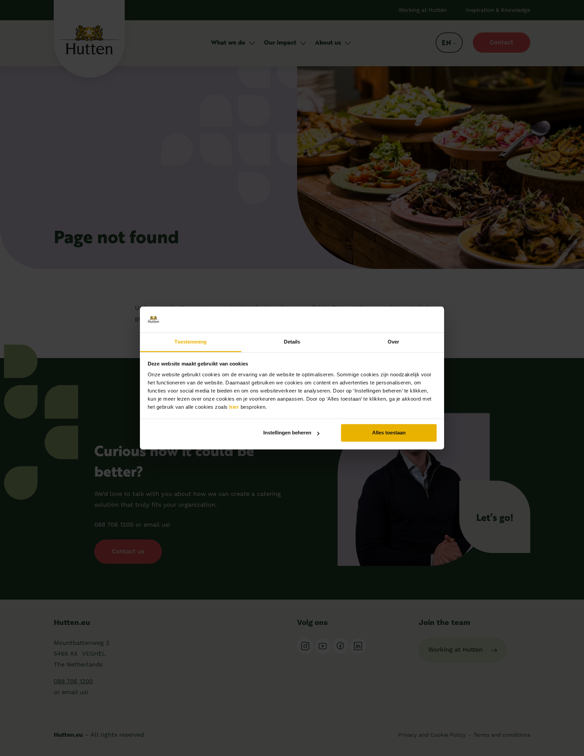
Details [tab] (292, 342)
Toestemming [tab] (190, 342)
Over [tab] (393, 342)
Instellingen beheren (287, 433)
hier (234, 407)
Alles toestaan (389, 433)
